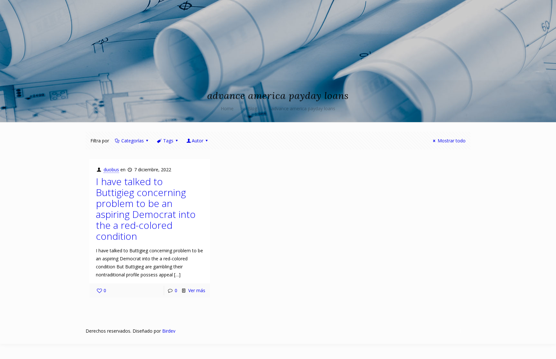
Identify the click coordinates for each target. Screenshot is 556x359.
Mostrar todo (452, 141)
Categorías (132, 141)
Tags (168, 141)
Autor (197, 141)
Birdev (168, 331)
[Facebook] (460, 331)
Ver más (196, 290)
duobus (111, 169)
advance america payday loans (303, 108)
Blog (252, 108)
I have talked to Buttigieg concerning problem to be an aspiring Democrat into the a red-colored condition (146, 209)
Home (227, 108)
